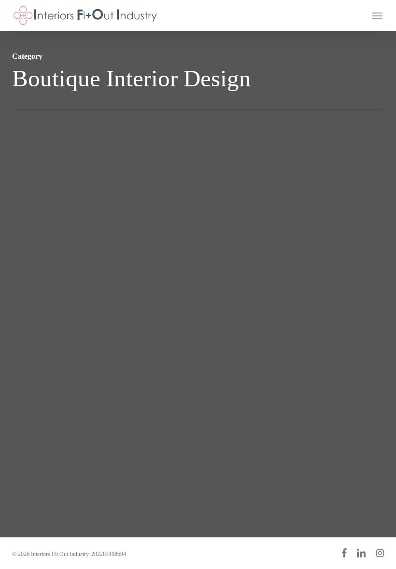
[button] (377, 15)
